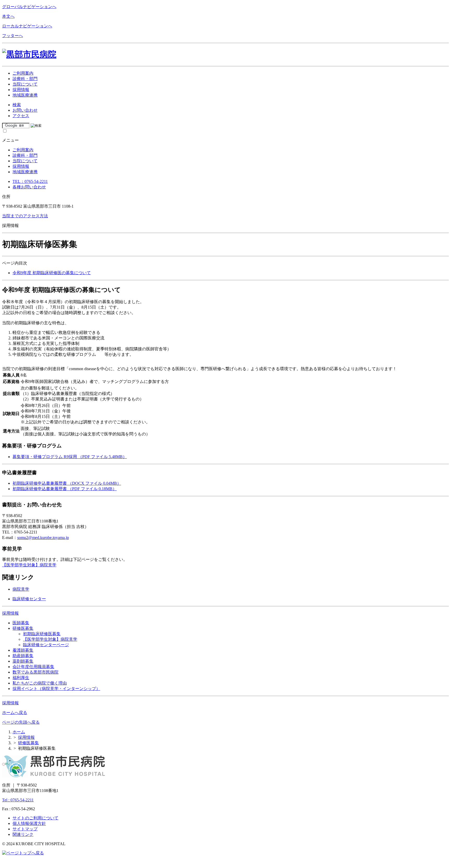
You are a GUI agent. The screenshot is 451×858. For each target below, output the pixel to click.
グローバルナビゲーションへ (29, 6)
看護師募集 (23, 650)
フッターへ (12, 35)
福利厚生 (21, 677)
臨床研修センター (29, 599)
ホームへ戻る (14, 712)
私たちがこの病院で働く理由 (40, 683)
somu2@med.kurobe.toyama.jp (43, 537)
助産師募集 (23, 655)
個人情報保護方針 (29, 823)
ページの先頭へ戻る (21, 722)
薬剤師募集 (23, 661)
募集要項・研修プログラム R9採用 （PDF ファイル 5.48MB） (70, 456)
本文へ (8, 16)
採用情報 (10, 613)
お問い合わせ (25, 110)
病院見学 (21, 589)
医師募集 (21, 623)
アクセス (21, 115)
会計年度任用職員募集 (33, 666)
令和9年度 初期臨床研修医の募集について (52, 273)
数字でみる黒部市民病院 (35, 672)
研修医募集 (23, 628)
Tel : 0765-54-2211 (18, 800)
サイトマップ (25, 829)
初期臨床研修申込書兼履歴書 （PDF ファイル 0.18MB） (65, 489)
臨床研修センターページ (46, 645)
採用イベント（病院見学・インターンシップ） (56, 688)
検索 (17, 105)
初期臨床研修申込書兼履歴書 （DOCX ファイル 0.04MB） (67, 483)
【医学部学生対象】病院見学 (29, 565)
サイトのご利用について (35, 818)
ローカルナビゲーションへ (27, 26)
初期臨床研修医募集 (42, 634)
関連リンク (23, 834)
